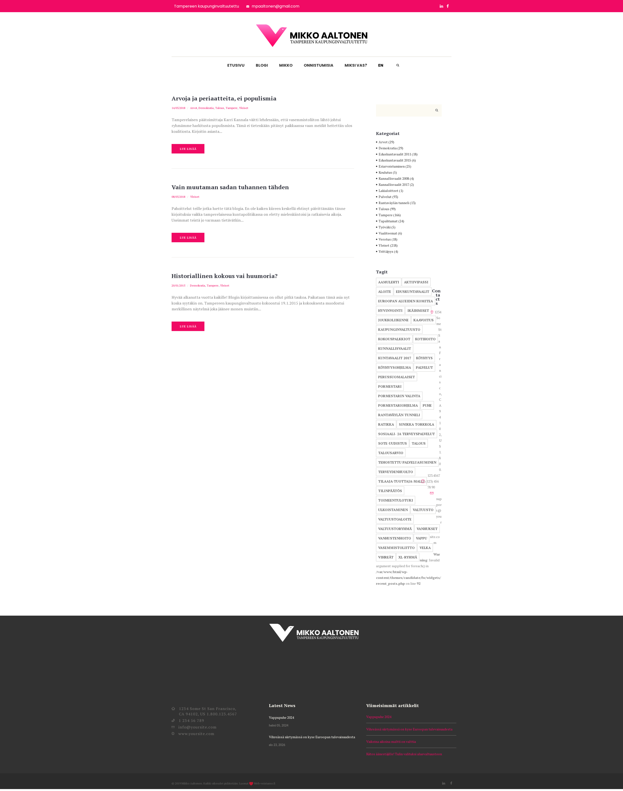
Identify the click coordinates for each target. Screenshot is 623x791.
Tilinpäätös (390, 490)
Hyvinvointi (390, 310)
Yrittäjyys (386, 251)
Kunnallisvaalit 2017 (394, 184)
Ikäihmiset (418, 310)
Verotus (385, 239)
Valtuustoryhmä (395, 528)
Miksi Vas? (356, 65)
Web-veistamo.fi (264, 783)
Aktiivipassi (416, 282)
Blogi (262, 65)
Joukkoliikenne (393, 320)
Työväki (385, 227)
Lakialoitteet (388, 190)
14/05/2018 (178, 108)
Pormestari (390, 386)
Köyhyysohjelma (394, 367)
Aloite (384, 291)
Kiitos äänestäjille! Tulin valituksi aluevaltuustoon (404, 754)
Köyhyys (424, 358)
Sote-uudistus (392, 443)
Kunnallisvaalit (394, 348)
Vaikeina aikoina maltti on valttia (391, 741)
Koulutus (385, 172)
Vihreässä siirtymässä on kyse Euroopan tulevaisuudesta (312, 737)
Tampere (232, 108)
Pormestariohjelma (398, 405)
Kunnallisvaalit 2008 (394, 178)
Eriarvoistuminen (392, 166)
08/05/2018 (178, 196)
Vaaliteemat (388, 233)
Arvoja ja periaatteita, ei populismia (224, 98)
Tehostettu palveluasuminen (407, 462)
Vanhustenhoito (394, 538)
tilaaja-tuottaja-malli (401, 481)
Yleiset (243, 108)
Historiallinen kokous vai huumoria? (224, 276)
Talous (219, 108)
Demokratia (206, 108)
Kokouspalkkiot (394, 339)
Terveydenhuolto (395, 471)
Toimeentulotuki (395, 500)
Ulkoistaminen (393, 509)
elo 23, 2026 (277, 745)
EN (380, 65)
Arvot (193, 108)
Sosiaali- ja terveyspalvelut (406, 433)
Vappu (421, 538)
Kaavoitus (423, 320)
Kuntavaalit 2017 (394, 358)
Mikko (286, 65)
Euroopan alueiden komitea (405, 301)
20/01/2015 (178, 285)
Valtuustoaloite (395, 519)
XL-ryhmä (407, 557)
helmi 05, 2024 (278, 725)
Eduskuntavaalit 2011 (395, 154)
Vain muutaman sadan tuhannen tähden (230, 187)
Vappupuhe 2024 (281, 717)
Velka (425, 547)
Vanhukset (427, 528)
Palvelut (385, 196)
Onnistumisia (318, 65)
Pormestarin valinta (399, 396)
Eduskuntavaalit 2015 (395, 160)
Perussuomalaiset (396, 377)
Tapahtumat (388, 221)
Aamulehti (388, 282)
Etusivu (236, 65)
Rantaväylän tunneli (394, 202)
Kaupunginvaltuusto (399, 329)
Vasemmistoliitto (396, 547)
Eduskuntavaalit (412, 291)
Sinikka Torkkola (416, 424)
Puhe (427, 405)
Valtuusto (423, 509)
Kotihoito (425, 339)
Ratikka (386, 424)
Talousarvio (390, 452)
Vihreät (386, 557)
